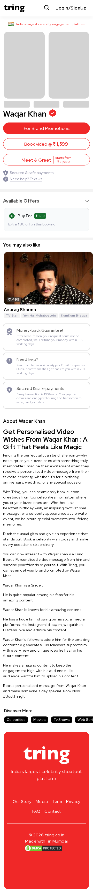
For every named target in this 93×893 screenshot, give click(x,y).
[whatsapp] (63, 791)
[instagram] (30, 791)
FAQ (36, 811)
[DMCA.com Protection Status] (43, 848)
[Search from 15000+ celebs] (46, 8)
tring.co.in (55, 835)
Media (42, 801)
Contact (52, 811)
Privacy (73, 801)
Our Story (22, 801)
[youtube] (55, 791)
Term (57, 801)
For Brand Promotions (46, 128)
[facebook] (38, 791)
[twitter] (46, 791)
